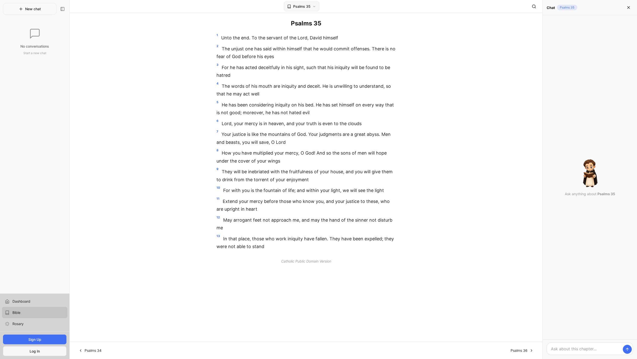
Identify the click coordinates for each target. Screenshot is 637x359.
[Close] (628, 7)
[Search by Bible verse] (534, 6)
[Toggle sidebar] (62, 9)
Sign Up (34, 339)
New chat (33, 9)
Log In (35, 351)
